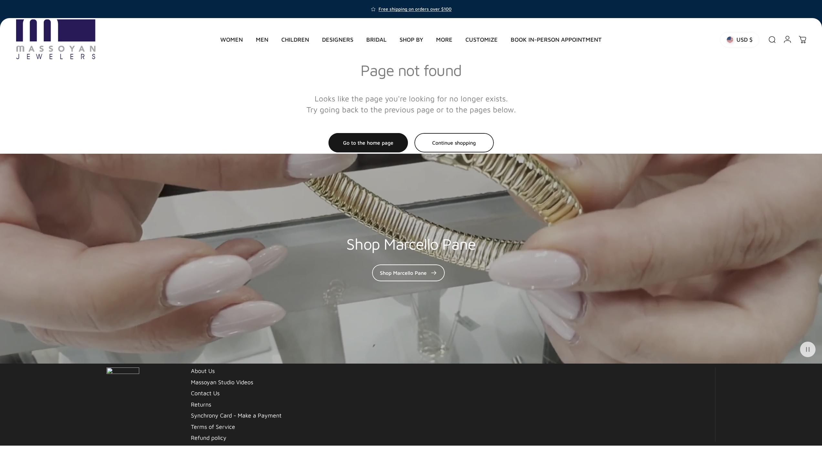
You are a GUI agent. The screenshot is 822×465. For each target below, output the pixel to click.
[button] (808, 349)
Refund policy (208, 437)
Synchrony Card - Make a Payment (236, 415)
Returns (201, 404)
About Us (203, 370)
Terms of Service (213, 426)
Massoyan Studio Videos (222, 382)
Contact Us (205, 393)
